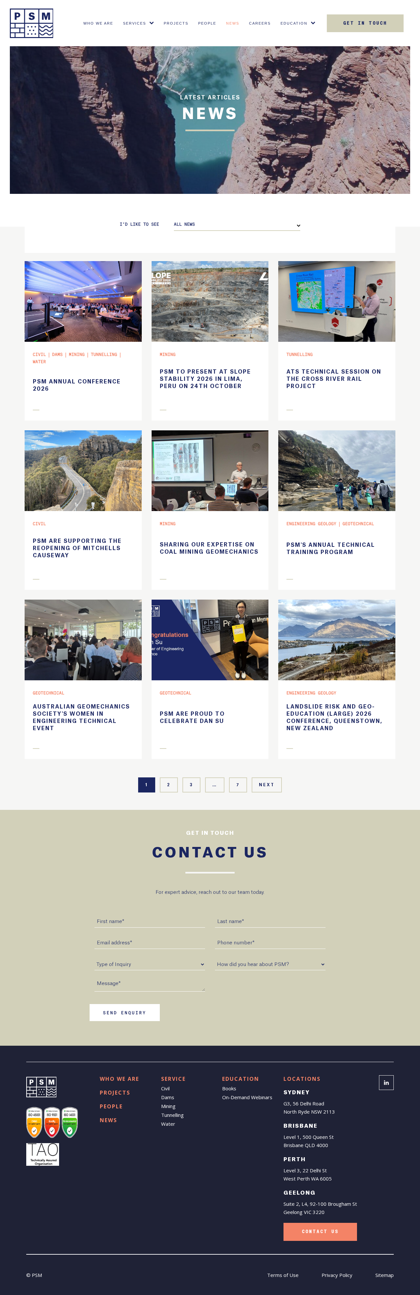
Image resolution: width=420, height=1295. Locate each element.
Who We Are (98, 23)
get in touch (365, 23)
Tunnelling (172, 1115)
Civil (165, 1088)
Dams (167, 1097)
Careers (260, 23)
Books (229, 1088)
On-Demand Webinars (247, 1097)
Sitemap (384, 1275)
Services (134, 23)
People (207, 23)
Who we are (119, 1078)
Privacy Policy (337, 1275)
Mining (168, 1106)
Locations (302, 1078)
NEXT (267, 785)
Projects (176, 23)
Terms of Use (283, 1275)
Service (173, 1078)
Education (294, 23)
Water (168, 1123)
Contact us (320, 1232)
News (232, 23)
